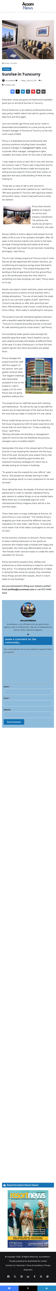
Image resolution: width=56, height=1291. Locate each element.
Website (7, 710)
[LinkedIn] (23, 92)
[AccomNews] (28, 6)
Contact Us (10, 1265)
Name (7, 687)
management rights (31, 148)
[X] (18, 92)
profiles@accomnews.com (21, 589)
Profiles (14, 63)
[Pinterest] (33, 92)
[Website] (28, 634)
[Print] (43, 92)
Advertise (21, 1265)
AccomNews (10, 81)
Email (7, 698)
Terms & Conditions (35, 1265)
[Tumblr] (28, 92)
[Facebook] (12, 92)
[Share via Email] (38, 92)
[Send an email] (16, 81)
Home (6, 63)
